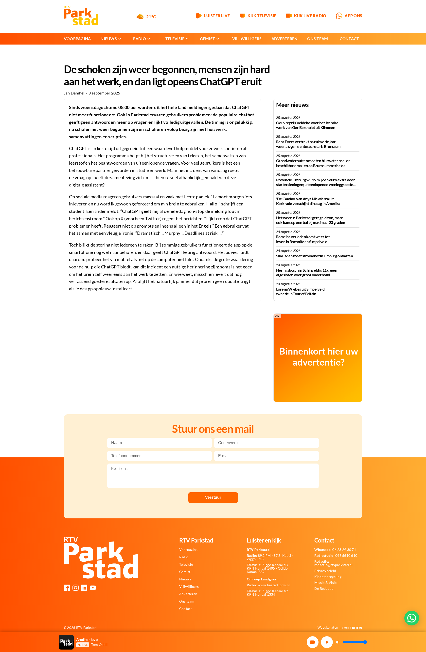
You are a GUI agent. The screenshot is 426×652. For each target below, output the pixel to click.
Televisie (174, 38)
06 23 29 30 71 (335, 549)
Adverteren (284, 38)
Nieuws (109, 38)
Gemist (207, 38)
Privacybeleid (325, 571)
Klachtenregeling (327, 576)
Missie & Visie (325, 582)
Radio (139, 38)
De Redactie (324, 588)
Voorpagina (77, 38)
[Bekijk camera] (313, 642)
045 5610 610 (335, 555)
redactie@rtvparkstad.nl (333, 563)
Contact (349, 38)
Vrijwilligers (247, 38)
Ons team (317, 38)
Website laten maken (333, 627)
